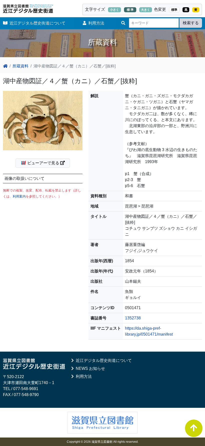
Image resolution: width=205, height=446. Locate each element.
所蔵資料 (20, 66)
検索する (191, 23)
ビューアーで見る (43, 163)
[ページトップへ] (193, 428)
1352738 (133, 318)
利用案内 (19, 196)
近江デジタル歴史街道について (37, 23)
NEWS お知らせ (89, 368)
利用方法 (95, 23)
